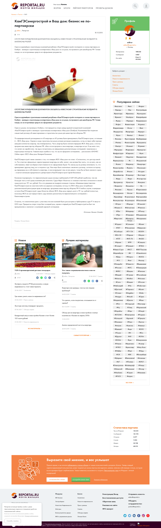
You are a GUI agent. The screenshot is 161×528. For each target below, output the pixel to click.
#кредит (141, 132)
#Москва (141, 278)
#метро (118, 146)
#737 (118, 239)
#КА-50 (118, 235)
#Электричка (130, 315)
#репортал (141, 150)
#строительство (130, 197)
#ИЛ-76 (130, 239)
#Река (129, 322)
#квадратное (141, 157)
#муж (130, 329)
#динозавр (130, 347)
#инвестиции (129, 124)
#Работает (141, 286)
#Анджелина (118, 300)
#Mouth (130, 297)
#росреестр (118, 182)
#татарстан (141, 179)
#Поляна (129, 362)
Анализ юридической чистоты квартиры (76, 325)
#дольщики (141, 114)
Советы (100, 276)
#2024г (118, 340)
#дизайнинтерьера (118, 175)
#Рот (118, 304)
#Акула (141, 235)
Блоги (67, 8)
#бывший (118, 329)
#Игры (141, 351)
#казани (118, 190)
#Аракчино (130, 344)
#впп (141, 128)
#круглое (129, 157)
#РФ (129, 242)
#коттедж (141, 175)
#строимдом (129, 200)
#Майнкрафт (130, 365)
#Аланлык (141, 358)
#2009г (141, 231)
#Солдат (118, 246)
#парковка (130, 150)
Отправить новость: (136, 495)
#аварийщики (141, 117)
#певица (141, 326)
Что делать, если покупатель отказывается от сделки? (79, 301)
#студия (141, 171)
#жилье (130, 135)
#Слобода (118, 231)
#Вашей (118, 275)
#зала (118, 164)
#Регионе (141, 271)
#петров (118, 326)
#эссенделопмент (141, 193)
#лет (130, 260)
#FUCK (118, 376)
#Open (141, 297)
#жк (129, 110)
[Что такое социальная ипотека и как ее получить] (82, 255)
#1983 (118, 347)
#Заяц (129, 307)
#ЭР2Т (141, 362)
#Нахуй (141, 311)
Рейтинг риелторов (83, 8)
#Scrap (141, 369)
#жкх (130, 106)
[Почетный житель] (126, 38)
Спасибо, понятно (13, 521)
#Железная (130, 369)
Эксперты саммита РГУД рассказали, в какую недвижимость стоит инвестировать (31, 285)
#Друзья (118, 336)
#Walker (118, 351)
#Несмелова (129, 228)
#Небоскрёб (118, 286)
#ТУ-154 (130, 231)
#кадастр (118, 186)
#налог (141, 135)
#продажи (118, 150)
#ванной (118, 157)
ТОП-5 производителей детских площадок (32, 270)
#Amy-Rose (141, 347)
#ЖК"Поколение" (141, 250)
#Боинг (141, 224)
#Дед (118, 257)
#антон (141, 322)
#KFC (130, 268)
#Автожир (141, 304)
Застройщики (59, 501)
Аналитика (27, 290)
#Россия (141, 282)
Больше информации (31, 516)
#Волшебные (141, 354)
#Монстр (118, 278)
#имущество (118, 132)
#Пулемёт (130, 246)
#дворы (118, 110)
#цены (118, 121)
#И (130, 333)
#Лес (118, 211)
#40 (129, 336)
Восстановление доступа (113, 498)
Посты (20, 14)
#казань (118, 139)
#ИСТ (130, 250)
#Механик (141, 373)
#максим (129, 326)
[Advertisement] (130, 404)
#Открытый (130, 304)
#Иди (130, 311)
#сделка (141, 124)
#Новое (118, 344)
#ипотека (118, 106)
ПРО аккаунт (108, 509)
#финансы (130, 114)
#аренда (129, 121)
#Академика (141, 218)
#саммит (129, 146)
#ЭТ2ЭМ (118, 315)
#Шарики (118, 358)
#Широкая (141, 228)
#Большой (118, 318)
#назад (141, 260)
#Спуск (118, 204)
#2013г (141, 257)
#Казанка (118, 322)
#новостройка (130, 142)
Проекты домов (104, 8)
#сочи (129, 128)
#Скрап (130, 373)
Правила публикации (101, 480)
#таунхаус (130, 175)
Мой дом (58, 509)
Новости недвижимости (31, 322)
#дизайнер (118, 197)
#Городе (130, 204)
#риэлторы (118, 114)
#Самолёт (141, 204)
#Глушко (118, 224)
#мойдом (129, 117)
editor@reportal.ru (129, 45)
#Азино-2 (118, 208)
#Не (129, 286)
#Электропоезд (118, 365)
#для (141, 153)
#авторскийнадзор (141, 197)
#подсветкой (141, 161)
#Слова (118, 293)
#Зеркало (130, 153)
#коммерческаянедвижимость (118, 193)
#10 (118, 260)
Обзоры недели (50, 274)
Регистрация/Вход (110, 494)
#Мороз (130, 257)
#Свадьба (118, 264)
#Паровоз (130, 289)
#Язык (141, 300)
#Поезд (141, 211)
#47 (118, 362)
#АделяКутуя (118, 253)
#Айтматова (129, 208)
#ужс (130, 340)
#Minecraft (118, 369)
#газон (129, 171)
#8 (130, 253)
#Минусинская (141, 340)
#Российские (141, 275)
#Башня (130, 282)
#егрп (130, 179)
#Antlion (130, 278)
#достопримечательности (130, 139)
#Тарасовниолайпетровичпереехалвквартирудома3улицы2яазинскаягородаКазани (141, 190)
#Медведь (130, 211)
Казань (14, 14)
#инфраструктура (118, 153)
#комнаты (129, 186)
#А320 (141, 239)
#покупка (141, 182)
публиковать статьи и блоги (78, 465)
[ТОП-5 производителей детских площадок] (35, 255)
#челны (118, 142)
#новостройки (118, 168)
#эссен (129, 193)
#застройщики (141, 110)
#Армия (118, 242)
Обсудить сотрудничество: (135, 504)
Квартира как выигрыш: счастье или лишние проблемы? (78, 289)
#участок (129, 182)
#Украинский (141, 307)
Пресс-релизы (28, 300)
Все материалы (34, 328)
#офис (118, 124)
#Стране (129, 275)
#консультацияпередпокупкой (118, 200)
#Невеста (129, 264)
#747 (118, 228)
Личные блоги (25, 221)
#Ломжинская (141, 215)
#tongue (118, 297)
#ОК (118, 354)
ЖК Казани (58, 498)
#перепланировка (118, 128)
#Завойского (141, 253)
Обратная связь (109, 501)
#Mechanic (118, 373)
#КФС (118, 271)
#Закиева (130, 215)
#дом (118, 135)
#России (118, 268)
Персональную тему (111, 470)
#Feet (130, 351)
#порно (130, 376)
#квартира (130, 132)
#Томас (118, 333)
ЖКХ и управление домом (63, 516)
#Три (118, 215)
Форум (57, 8)
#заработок (118, 171)
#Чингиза (141, 208)
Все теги (129, 383)
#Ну (118, 307)
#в (141, 186)
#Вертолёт (118, 218)
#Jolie (141, 293)
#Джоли (130, 300)
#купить (130, 168)
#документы (141, 142)
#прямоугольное (118, 161)
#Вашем (130, 271)
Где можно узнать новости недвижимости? (30, 296)
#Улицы (141, 365)
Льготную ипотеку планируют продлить (29, 306)
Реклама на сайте (110, 505)
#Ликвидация (141, 268)
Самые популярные (81, 335)
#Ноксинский (141, 200)
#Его (141, 333)
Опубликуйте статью (57, 480)
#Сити (118, 282)
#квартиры (141, 164)
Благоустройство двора (63, 513)
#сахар (141, 344)
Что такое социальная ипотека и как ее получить (78, 271)
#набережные (141, 139)
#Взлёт (141, 289)
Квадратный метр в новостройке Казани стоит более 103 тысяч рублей (34, 316)
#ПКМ (141, 246)
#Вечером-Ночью (130, 219)
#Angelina (129, 293)
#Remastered (129, 358)
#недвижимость (141, 121)
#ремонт (118, 117)
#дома (129, 190)
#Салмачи (130, 224)
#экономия (141, 168)
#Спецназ (141, 242)
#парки (141, 106)
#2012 (141, 329)
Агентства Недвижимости (63, 505)
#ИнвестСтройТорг (118, 250)
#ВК (129, 354)
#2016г (141, 336)
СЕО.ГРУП (132, 525)
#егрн (118, 179)
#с (130, 161)
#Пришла (141, 318)
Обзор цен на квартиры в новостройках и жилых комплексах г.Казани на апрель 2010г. (80, 314)
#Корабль (118, 311)
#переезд (129, 164)
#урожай (129, 318)
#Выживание (141, 264)
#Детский (118, 289)
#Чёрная (130, 235)
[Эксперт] (130, 38)
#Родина (141, 315)
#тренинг (141, 146)
